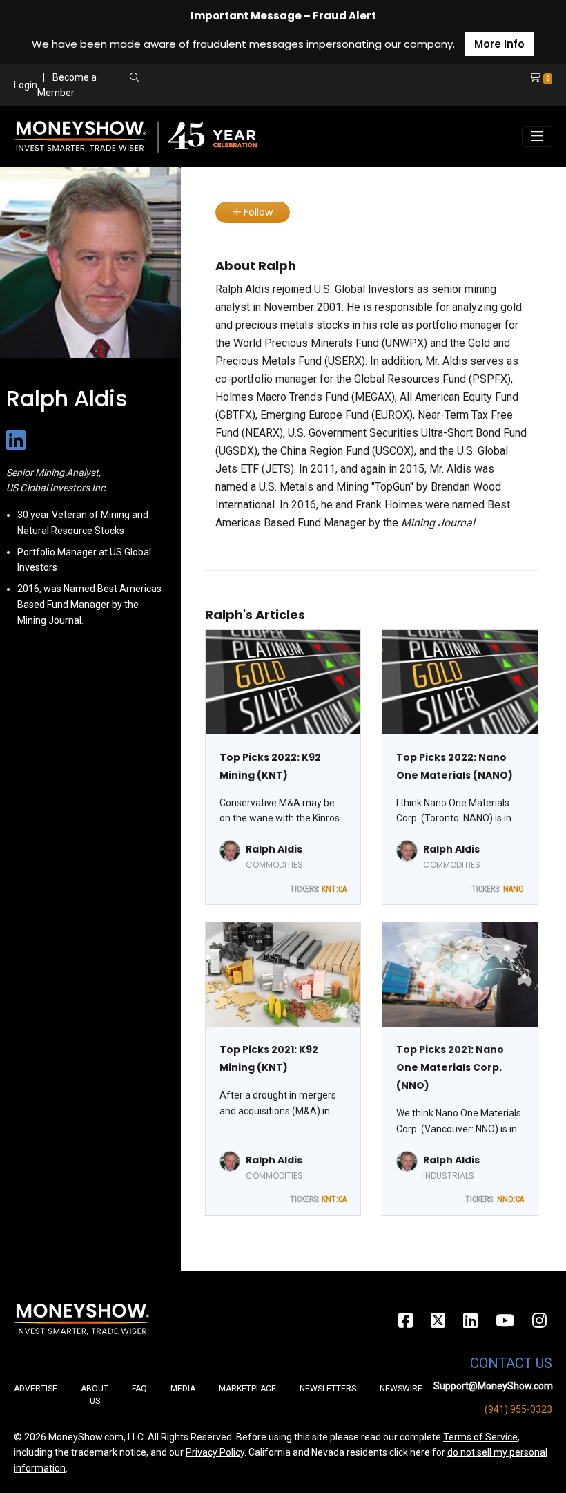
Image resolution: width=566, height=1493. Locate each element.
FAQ (139, 1389)
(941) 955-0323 (518, 1409)
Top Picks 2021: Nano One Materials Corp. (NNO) (450, 1067)
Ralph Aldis (274, 849)
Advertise (35, 1389)
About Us (94, 1395)
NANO (513, 889)
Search (253, 93)
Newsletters (328, 1389)
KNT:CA (334, 889)
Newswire (401, 1389)
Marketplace (247, 1389)
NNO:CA (510, 1199)
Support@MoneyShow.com (493, 1385)
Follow (257, 212)
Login (25, 85)
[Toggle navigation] (537, 136)
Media (182, 1389)
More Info (499, 44)
